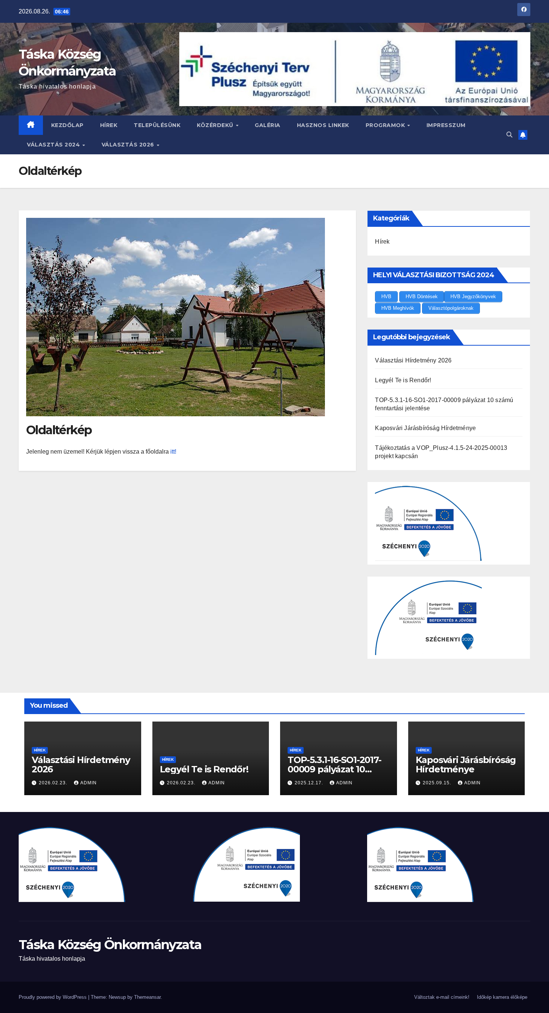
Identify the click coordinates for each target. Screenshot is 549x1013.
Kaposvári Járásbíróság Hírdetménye (425, 428)
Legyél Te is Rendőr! (403, 380)
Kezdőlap (67, 125)
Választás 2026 (129, 144)
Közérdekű (216, 125)
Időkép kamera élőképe (502, 997)
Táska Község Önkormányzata (110, 944)
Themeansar (147, 997)
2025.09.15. (438, 782)
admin (88, 782)
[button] (509, 135)
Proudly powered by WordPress (53, 997)
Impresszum (446, 125)
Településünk (157, 125)
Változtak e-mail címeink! (441, 997)
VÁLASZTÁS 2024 (54, 144)
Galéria (267, 125)
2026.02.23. (54, 782)
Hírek (109, 125)
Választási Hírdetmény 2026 (413, 360)
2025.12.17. (310, 782)
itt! (173, 451)
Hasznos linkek (323, 125)
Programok (386, 125)
